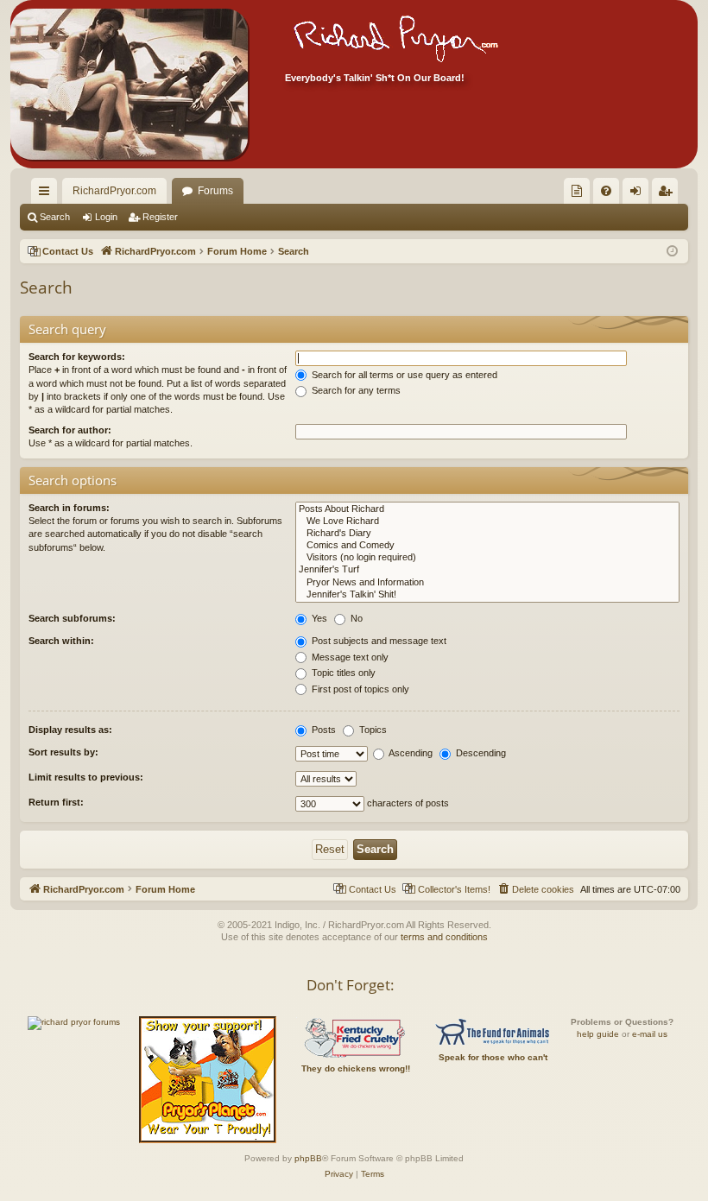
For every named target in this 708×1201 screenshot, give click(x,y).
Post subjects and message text (377, 640)
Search (55, 217)
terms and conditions (444, 937)
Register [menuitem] (668, 194)
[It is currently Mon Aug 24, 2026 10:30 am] (672, 252)
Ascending (410, 753)
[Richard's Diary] (487, 534)
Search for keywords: (76, 356)
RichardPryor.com (114, 191)
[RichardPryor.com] (129, 84)
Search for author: (69, 430)
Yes (318, 618)
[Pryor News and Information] (487, 583)
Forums (215, 191)
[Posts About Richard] (487, 509)
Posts (322, 729)
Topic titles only (342, 672)
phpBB (308, 1158)
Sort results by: (63, 752)
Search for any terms (355, 390)
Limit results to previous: (85, 777)
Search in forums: (69, 508)
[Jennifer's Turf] (487, 570)
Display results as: (70, 729)
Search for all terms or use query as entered (403, 375)
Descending (479, 753)
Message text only (349, 657)
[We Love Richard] (487, 521)
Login (106, 217)
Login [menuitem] (638, 194)
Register (160, 217)
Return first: (56, 802)
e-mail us (649, 1034)
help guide (598, 1034)
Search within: (61, 640)
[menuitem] (577, 191)
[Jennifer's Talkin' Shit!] (487, 595)
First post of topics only (359, 689)
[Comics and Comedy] (487, 546)
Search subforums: (72, 618)
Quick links (47, 194)
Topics (372, 729)
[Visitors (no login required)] (487, 558)
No (355, 618)
